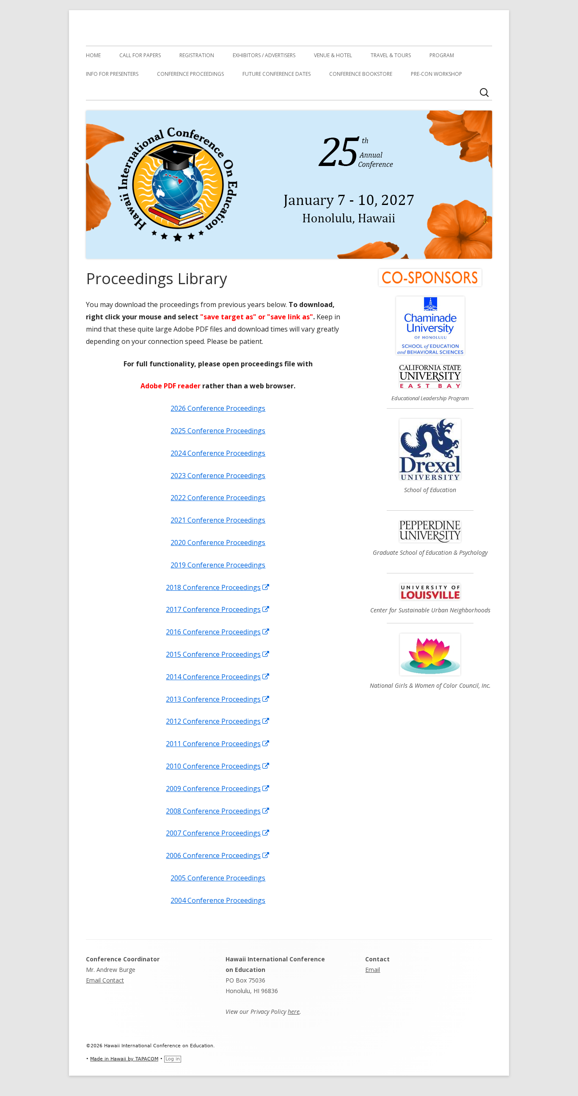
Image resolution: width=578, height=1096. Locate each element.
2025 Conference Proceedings (218, 430)
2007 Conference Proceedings (218, 833)
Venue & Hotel (333, 55)
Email (372, 970)
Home (93, 55)
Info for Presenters (112, 73)
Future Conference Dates (276, 73)
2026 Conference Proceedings (218, 408)
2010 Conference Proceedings (218, 766)
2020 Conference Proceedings (218, 542)
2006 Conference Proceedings (218, 855)
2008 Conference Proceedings (218, 811)
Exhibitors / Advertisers (264, 55)
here (294, 1011)
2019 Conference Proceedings (218, 565)
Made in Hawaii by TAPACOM (124, 1059)
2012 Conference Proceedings (218, 721)
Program (441, 55)
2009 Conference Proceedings (218, 788)
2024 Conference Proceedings (218, 453)
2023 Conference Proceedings (218, 475)
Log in (172, 1059)
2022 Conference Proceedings (218, 497)
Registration (196, 55)
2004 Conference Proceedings (218, 900)
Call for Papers (140, 55)
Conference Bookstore (360, 73)
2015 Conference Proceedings (218, 654)
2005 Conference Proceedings (218, 878)
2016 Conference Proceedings (218, 632)
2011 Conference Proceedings (218, 743)
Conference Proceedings (190, 73)
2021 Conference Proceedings (218, 520)
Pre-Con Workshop (436, 73)
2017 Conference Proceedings (218, 609)
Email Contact (105, 980)
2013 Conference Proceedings (218, 699)
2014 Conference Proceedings (218, 676)
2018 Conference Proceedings (218, 587)
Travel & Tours (391, 55)
